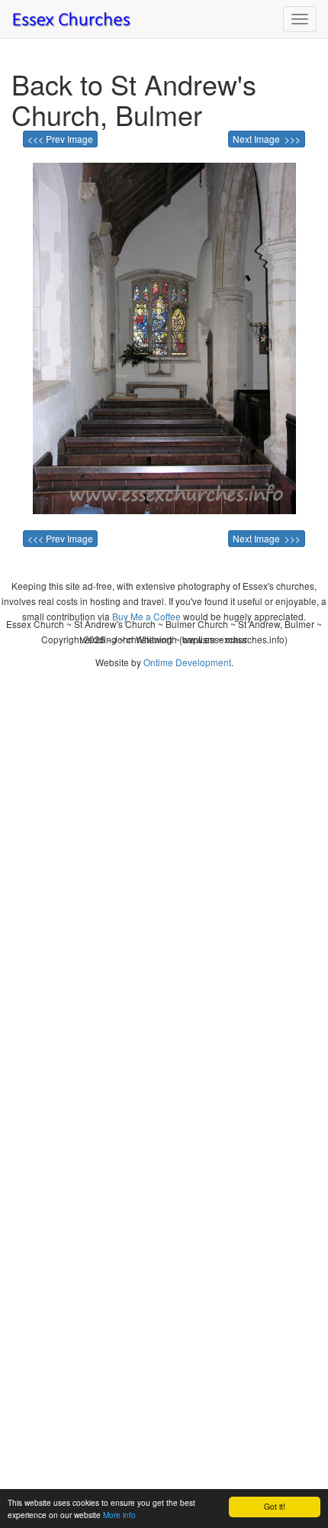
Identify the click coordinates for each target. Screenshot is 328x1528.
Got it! (274, 1506)
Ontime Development (187, 662)
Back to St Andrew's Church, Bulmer (133, 99)
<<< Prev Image (60, 138)
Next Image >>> (267, 138)
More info (119, 1514)
